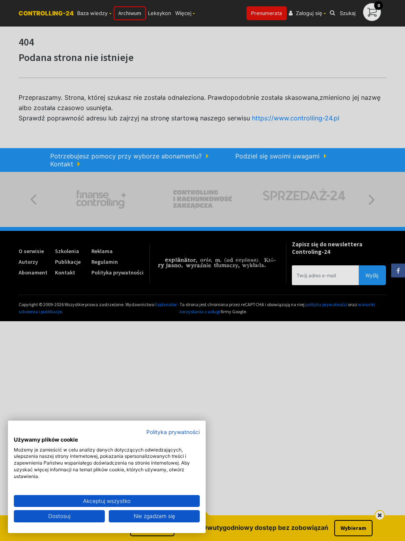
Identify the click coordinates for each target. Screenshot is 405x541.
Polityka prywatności (173, 432)
